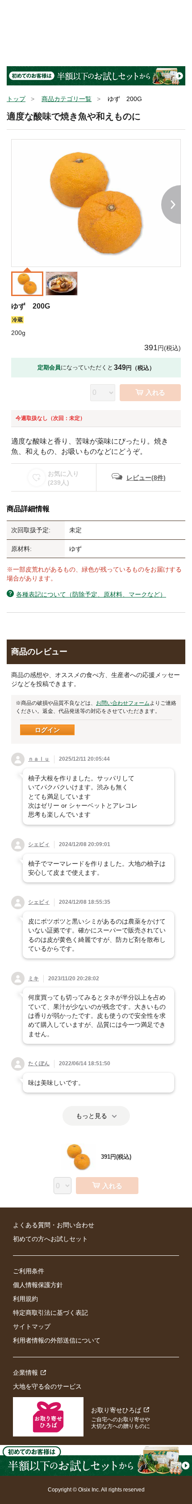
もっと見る (91, 1115)
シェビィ (39, 844)
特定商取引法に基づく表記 (50, 1312)
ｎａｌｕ (39, 759)
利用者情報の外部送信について (56, 1340)
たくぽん (39, 1063)
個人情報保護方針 (38, 1284)
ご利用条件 (28, 1271)
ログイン (47, 729)
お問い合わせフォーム (123, 703)
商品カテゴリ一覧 (67, 98)
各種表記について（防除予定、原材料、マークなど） (91, 594)
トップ (16, 98)
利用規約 (25, 1298)
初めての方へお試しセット (50, 1238)
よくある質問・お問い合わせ (53, 1225)
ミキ (33, 978)
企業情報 (25, 1372)
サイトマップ (31, 1326)
